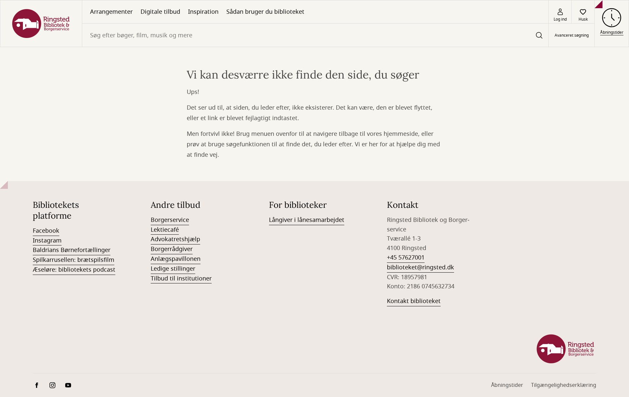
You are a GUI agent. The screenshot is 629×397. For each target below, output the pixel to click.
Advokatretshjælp (175, 239)
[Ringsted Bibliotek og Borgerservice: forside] (41, 23)
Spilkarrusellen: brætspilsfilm (73, 260)
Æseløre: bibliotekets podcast (74, 269)
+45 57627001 (406, 257)
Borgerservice (170, 220)
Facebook (46, 230)
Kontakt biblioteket (414, 301)
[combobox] (315, 35)
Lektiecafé (165, 230)
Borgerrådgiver (172, 249)
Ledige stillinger (173, 268)
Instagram (47, 240)
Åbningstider (507, 385)
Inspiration (203, 12)
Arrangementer (111, 12)
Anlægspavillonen (175, 259)
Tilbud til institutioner (181, 278)
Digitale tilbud (160, 12)
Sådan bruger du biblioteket (265, 12)
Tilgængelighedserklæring (563, 385)
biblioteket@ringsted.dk (420, 267)
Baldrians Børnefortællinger (71, 250)
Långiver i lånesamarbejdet (306, 220)
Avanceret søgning (572, 35)
